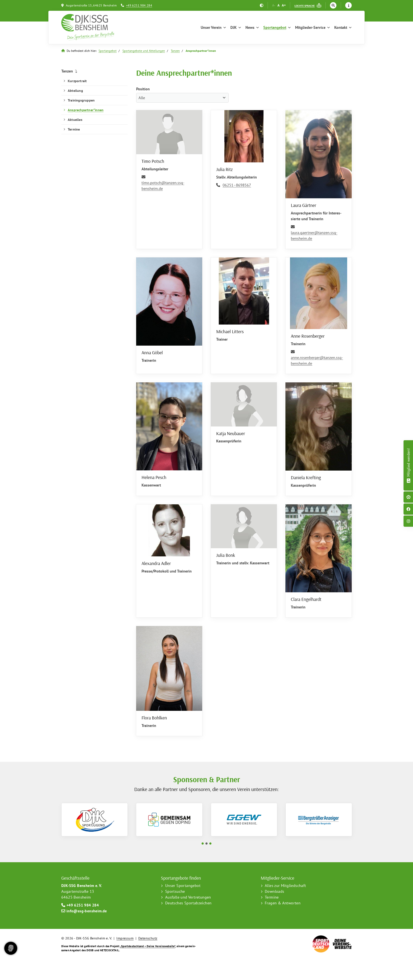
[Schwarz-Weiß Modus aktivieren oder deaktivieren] (261, 5)
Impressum (125, 938)
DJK (233, 27)
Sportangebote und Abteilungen (143, 51)
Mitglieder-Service (310, 27)
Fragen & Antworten (283, 903)
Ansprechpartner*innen (85, 110)
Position (143, 88)
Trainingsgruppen (81, 100)
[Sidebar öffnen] (348, 5)
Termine (74, 129)
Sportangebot (274, 27)
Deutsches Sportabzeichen (188, 903)
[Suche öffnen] (333, 5)
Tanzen (175, 51)
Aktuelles (75, 119)
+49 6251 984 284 (139, 5)
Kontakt (340, 27)
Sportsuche (175, 891)
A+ (284, 5)
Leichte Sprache (304, 5)
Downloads (274, 891)
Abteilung (75, 90)
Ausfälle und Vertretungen (188, 897)
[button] (203, 843)
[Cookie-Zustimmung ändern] (10, 948)
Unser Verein (211, 27)
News (249, 27)
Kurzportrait (77, 81)
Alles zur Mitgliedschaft (285, 885)
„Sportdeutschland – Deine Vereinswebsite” (147, 946)
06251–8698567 (237, 185)
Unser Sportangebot (182, 885)
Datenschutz (147, 938)
